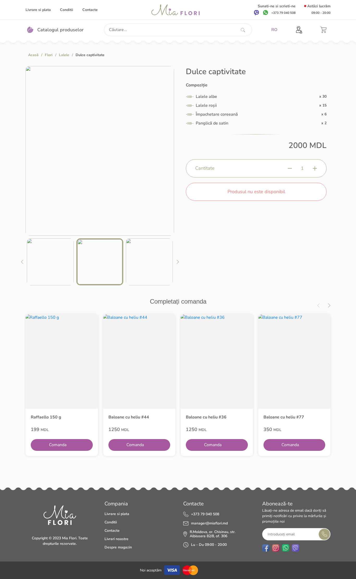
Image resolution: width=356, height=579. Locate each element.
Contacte (90, 9)
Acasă (33, 54)
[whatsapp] (265, 12)
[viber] (256, 12)
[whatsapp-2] (285, 548)
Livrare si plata (38, 9)
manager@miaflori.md (209, 523)
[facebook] (265, 548)
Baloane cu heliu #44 (128, 417)
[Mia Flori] (175, 9)
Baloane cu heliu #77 (283, 417)
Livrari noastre (116, 538)
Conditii (66, 9)
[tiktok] (305, 548)
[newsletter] (324, 534)
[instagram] (275, 548)
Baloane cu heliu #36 (206, 417)
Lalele (64, 54)
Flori (49, 54)
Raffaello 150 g (46, 417)
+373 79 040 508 (205, 514)
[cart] (323, 30)
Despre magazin (118, 547)
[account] (299, 30)
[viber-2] (295, 548)
